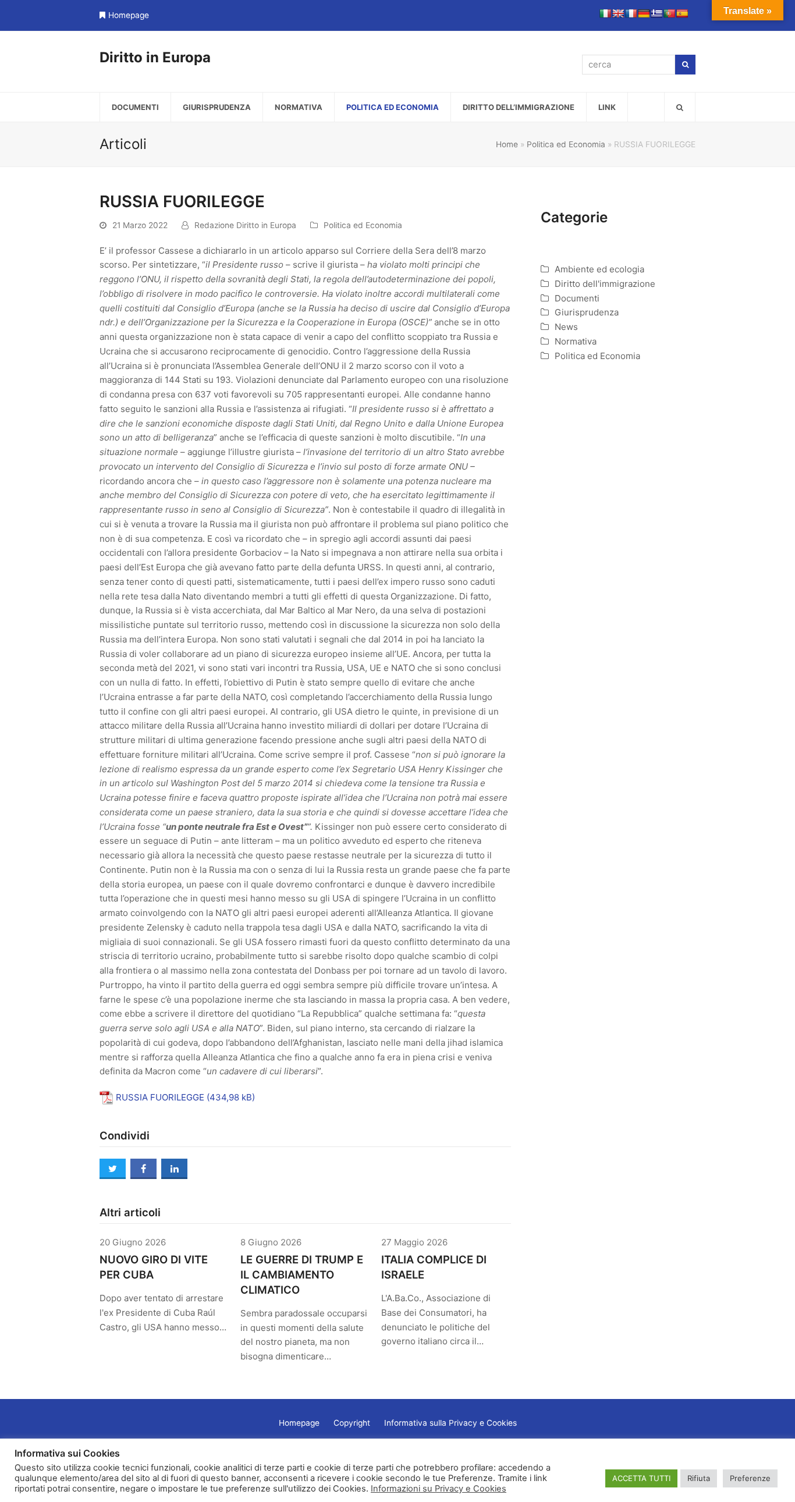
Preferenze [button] (750, 1478)
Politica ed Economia (566, 144)
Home (507, 144)
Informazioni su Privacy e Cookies (438, 1488)
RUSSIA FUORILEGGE (160, 1097)
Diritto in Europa (155, 57)
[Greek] (656, 13)
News (566, 326)
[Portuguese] (669, 13)
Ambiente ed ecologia (599, 269)
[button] (680, 107)
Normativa (576, 341)
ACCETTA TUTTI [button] (641, 1478)
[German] (644, 13)
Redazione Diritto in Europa (245, 225)
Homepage (128, 15)
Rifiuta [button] (698, 1478)
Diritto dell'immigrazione (605, 283)
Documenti (577, 298)
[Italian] (605, 13)
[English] (618, 13)
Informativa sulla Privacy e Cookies (450, 1423)
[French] (631, 13)
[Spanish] (682, 13)
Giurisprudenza (587, 312)
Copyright (351, 1423)
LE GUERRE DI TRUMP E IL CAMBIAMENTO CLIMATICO (301, 1274)
